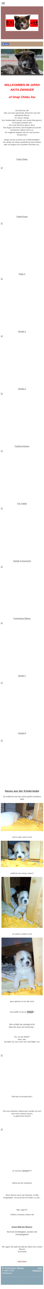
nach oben (22, 1261)
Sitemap (20, 1268)
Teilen (6, 44)
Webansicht (37, 1271)
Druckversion (10, 1268)
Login (40, 1268)
